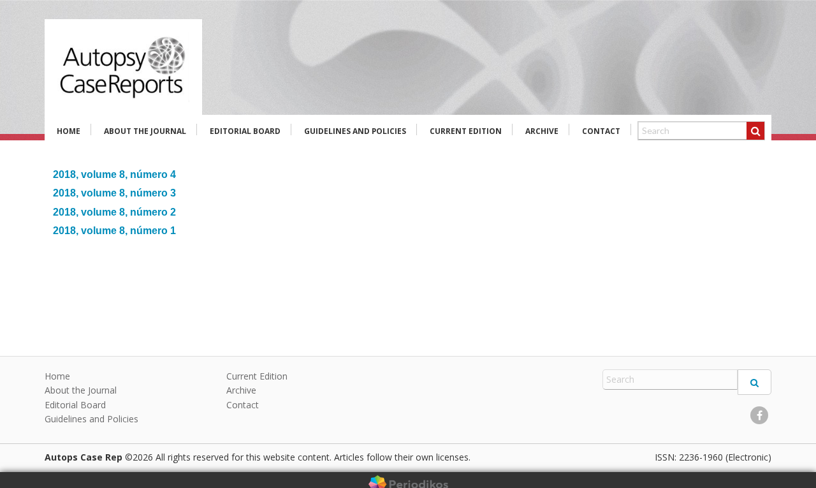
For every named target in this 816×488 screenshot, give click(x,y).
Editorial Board (245, 131)
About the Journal (145, 131)
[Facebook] (759, 415)
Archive (541, 131)
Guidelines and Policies (355, 131)
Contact (601, 131)
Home (68, 131)
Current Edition (466, 131)
